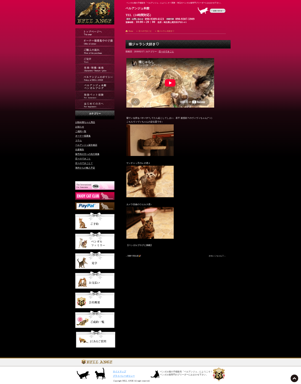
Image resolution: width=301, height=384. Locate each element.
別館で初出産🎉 (134, 256)
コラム (78, 140)
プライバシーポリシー (124, 376)
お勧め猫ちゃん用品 (85, 122)
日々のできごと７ (84, 163)
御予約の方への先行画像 (87, 154)
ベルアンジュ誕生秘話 (86, 145)
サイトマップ (119, 371)
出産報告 (79, 149)
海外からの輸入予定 (85, 168)
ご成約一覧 (80, 131)
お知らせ (79, 127)
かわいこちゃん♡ (216, 256)
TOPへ (295, 379)
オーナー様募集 (83, 136)
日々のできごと (166, 51)
